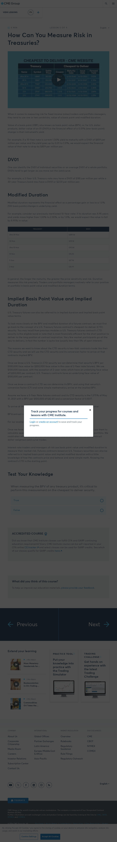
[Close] (91, 410)
